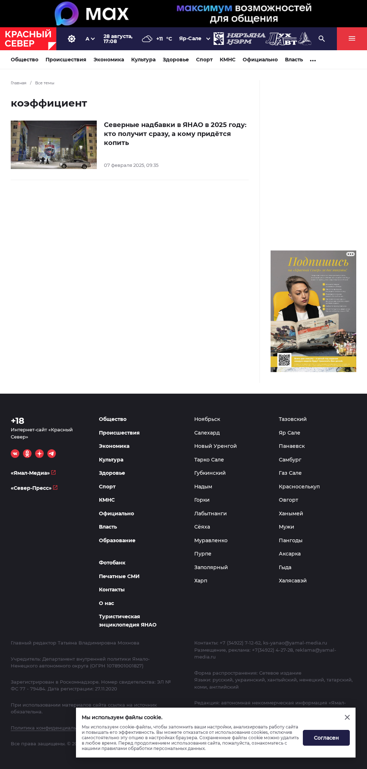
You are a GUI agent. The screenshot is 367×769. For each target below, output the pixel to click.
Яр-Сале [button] (190, 38)
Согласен (326, 738)
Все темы (44, 82)
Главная (19, 82)
